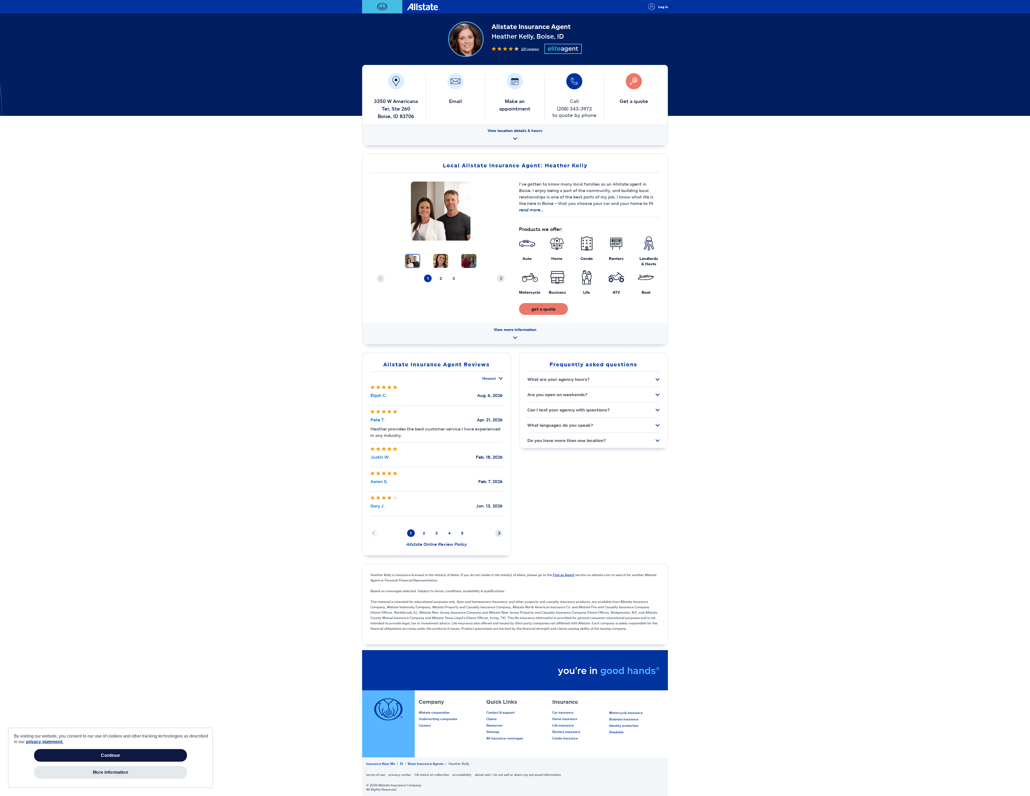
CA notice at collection (431, 774)
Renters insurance (566, 732)
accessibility (462, 774)
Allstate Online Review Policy (436, 544)
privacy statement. (44, 741)
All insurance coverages (504, 738)
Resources (494, 725)
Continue (110, 755)
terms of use (375, 774)
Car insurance (562, 712)
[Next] (501, 278)
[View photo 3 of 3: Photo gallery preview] (468, 261)
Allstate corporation (434, 712)
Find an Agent (563, 575)
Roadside (616, 732)
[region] (110, 757)
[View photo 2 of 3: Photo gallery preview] (440, 261)
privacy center (399, 774)
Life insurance (563, 725)
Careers (425, 725)
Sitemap (492, 732)
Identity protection (623, 725)
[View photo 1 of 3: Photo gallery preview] (412, 261)
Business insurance (623, 719)
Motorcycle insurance (626, 712)
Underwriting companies (438, 719)
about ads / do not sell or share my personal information (518, 774)
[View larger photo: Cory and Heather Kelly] (440, 211)
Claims (491, 719)
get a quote (543, 308)
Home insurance (564, 719)
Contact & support (500, 712)
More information (110, 772)
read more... (531, 209)
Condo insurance (565, 738)
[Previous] (380, 278)
